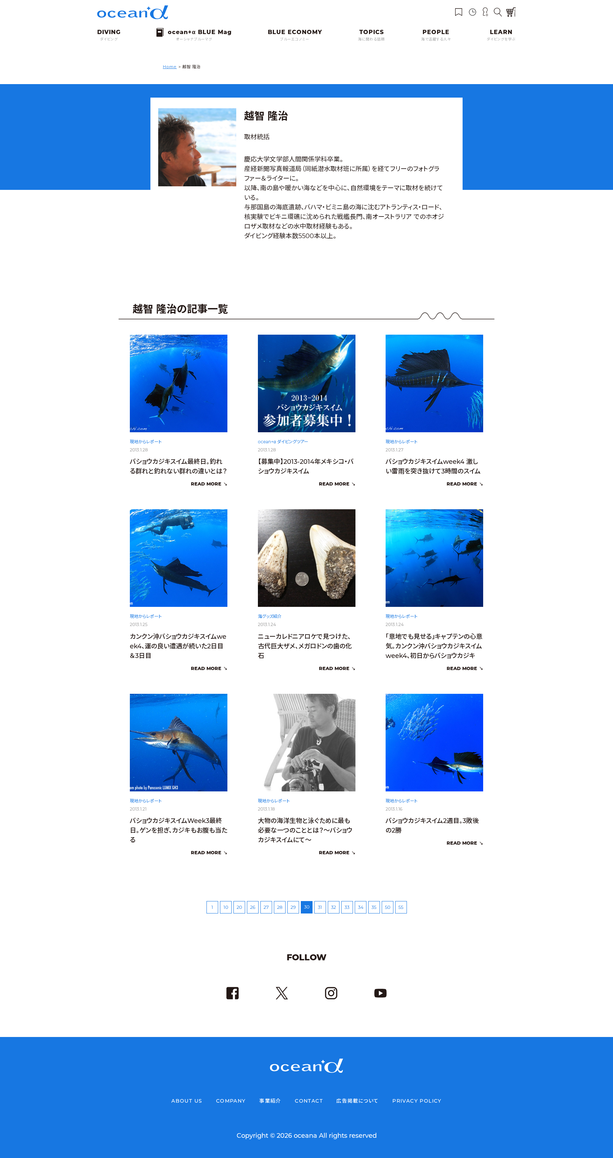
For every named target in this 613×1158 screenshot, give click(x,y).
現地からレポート (146, 441)
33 (346, 907)
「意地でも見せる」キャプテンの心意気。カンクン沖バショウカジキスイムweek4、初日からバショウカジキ (434, 646)
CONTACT (309, 1101)
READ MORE (206, 484)
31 (320, 907)
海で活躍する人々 (436, 39)
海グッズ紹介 (270, 616)
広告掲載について (357, 1101)
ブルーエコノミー (294, 39)
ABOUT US (186, 1101)
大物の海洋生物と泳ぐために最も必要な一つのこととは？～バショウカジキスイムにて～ (305, 830)
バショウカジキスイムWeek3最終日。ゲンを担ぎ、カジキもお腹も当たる (178, 830)
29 (293, 907)
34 (360, 907)
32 (333, 907)
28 (279, 907)
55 (400, 907)
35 (373, 907)
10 (225, 907)
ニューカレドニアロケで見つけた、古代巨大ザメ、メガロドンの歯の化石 (305, 646)
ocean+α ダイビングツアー (283, 441)
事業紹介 (270, 1101)
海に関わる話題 (371, 39)
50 (387, 907)
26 (252, 907)
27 (266, 907)
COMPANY (231, 1101)
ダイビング (109, 39)
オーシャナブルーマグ (194, 39)
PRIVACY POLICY (417, 1101)
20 (239, 907)
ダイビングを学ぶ (501, 39)
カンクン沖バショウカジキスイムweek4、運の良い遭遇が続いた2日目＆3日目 (178, 646)
